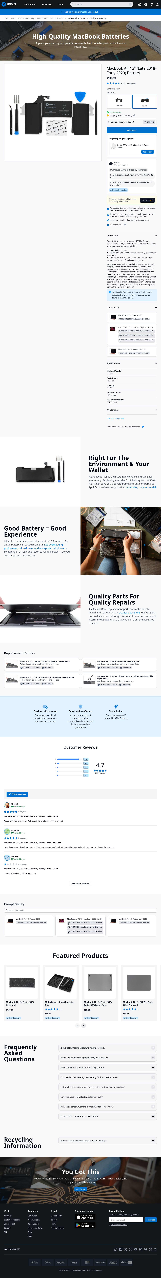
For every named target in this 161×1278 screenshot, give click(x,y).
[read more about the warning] (142, 427)
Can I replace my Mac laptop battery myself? (82, 1097)
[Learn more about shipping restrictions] (134, 115)
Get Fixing (80, 1189)
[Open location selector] (145, 4)
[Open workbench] (139, 4)
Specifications (113, 363)
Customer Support (11, 1220)
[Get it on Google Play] (85, 1225)
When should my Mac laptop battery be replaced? (84, 1057)
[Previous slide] (77, 1025)
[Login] (157, 4)
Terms (53, 1224)
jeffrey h (14, 856)
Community (32, 1216)
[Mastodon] (140, 1249)
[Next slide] (83, 1025)
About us (8, 1216)
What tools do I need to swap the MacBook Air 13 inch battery (131, 183)
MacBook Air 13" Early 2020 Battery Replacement (118, 661)
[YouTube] (135, 1249)
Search (150, 121)
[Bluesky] (145, 1249)
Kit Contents (112, 409)
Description (112, 235)
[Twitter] (125, 1249)
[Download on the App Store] (85, 1217)
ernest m (15, 830)
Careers (7, 1228)
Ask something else (118, 190)
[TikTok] (115, 1249)
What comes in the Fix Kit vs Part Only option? (82, 1067)
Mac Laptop (29, 18)
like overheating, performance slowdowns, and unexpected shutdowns (35, 546)
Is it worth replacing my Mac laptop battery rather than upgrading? (93, 1087)
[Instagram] (130, 1249)
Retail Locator (33, 1224)
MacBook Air (42, 18)
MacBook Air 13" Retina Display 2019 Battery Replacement (45, 661)
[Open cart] (151, 4)
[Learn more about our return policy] (125, 225)
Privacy (54, 1220)
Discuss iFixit (9, 1224)
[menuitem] (30, 4)
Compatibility (113, 307)
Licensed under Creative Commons (87, 1270)
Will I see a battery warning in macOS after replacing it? (87, 1106)
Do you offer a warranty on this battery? (80, 1116)
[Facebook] (120, 1249)
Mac (20, 18)
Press (30, 1232)
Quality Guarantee (129, 612)
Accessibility (56, 1216)
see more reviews (80, 883)
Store (6, 18)
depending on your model (141, 487)
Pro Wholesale (34, 1220)
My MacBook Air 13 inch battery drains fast (128, 170)
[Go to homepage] (10, 4)
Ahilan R (14, 804)
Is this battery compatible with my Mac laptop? (83, 1047)
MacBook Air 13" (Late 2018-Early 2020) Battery (86, 18)
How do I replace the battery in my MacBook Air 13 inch (131, 176)
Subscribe (151, 1220)
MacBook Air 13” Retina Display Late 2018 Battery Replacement (47, 677)
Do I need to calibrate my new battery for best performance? (89, 1077)
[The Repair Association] (155, 1249)
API (5, 1232)
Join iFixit (147, 200)
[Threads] (150, 1249)
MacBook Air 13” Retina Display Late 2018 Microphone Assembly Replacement (125, 677)
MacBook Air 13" (57, 18)
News (30, 1236)
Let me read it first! (119, 1224)
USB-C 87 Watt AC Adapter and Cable (132, 145)
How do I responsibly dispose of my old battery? (83, 1140)
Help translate (10, 1249)
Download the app (84, 1211)
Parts (13, 18)
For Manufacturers (35, 1228)
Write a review (19, 794)
